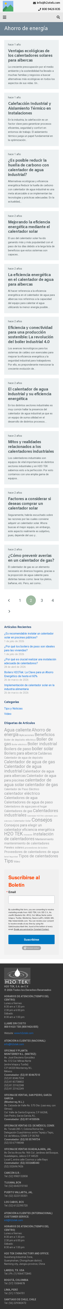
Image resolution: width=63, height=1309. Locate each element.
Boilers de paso (17, 748)
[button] (5, 17)
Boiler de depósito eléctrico (20, 739)
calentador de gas (41, 784)
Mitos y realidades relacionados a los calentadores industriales (31, 446)
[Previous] (9, 600)
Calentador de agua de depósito (23, 757)
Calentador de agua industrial (22, 769)
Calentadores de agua (20, 798)
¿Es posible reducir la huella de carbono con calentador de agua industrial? (28, 168)
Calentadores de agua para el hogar (25, 806)
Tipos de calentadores (38, 856)
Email (12, 892)
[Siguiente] (9, 611)
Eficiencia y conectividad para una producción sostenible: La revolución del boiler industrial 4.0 (30, 335)
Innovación (28, 835)
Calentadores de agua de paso (28, 802)
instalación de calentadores (29, 836)
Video (7, 714)
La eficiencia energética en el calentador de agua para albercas (30, 279)
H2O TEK (13, 834)
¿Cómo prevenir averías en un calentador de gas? (31, 558)
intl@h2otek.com (13, 1220)
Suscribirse (31, 939)
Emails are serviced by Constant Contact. (31, 929)
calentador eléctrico (22, 793)
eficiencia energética (38, 829)
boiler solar (42, 748)
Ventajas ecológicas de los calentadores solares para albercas (30, 55)
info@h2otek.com (14, 1044)
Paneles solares (14, 847)
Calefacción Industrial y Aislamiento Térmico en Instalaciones (29, 108)
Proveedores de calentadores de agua (31, 852)
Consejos (41, 820)
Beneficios (45, 734)
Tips (8, 861)
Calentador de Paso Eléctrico (21, 789)
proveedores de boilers (36, 848)
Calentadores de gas (18, 811)
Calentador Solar (22, 820)
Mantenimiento (44, 839)
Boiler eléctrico (19, 744)
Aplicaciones (26, 735)
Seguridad (13, 857)
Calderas (45, 753)
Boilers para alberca (20, 753)
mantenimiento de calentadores (26, 843)
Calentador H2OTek (35, 816)
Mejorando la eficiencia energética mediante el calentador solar (29, 227)
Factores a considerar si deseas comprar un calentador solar (29, 503)
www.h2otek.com (23, 1033)
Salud (6, 857)
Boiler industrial (42, 743)
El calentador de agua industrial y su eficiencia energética (29, 394)
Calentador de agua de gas (29, 761)
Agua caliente (17, 729)
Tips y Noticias (13, 708)
